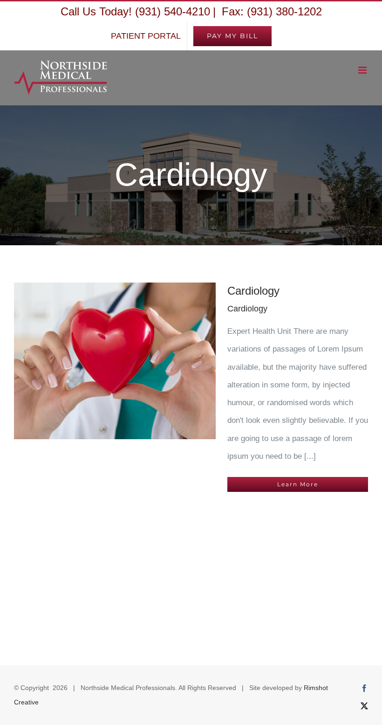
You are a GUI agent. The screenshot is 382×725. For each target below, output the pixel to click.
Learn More (297, 484)
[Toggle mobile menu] (363, 70)
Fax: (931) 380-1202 (270, 11)
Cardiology (253, 290)
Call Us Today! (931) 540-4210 (135, 11)
